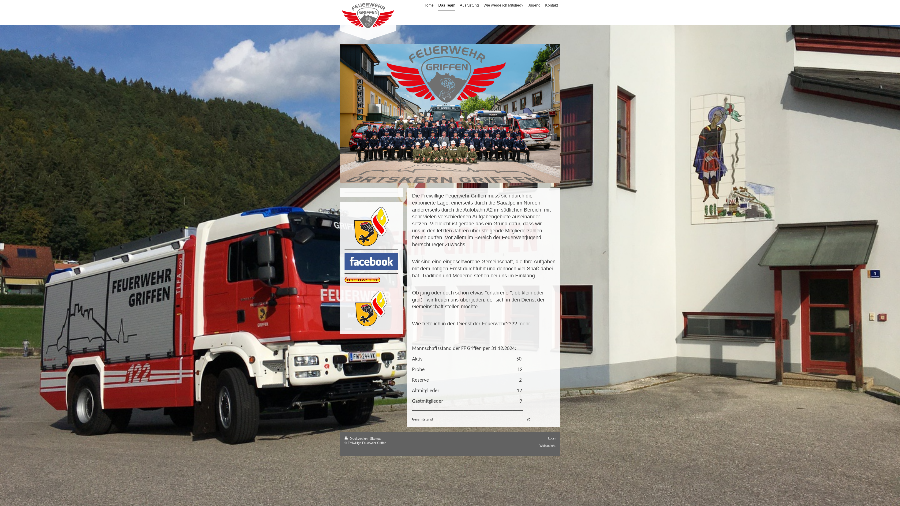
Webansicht (547, 445)
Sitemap (375, 438)
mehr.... (526, 324)
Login (551, 438)
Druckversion (358, 438)
